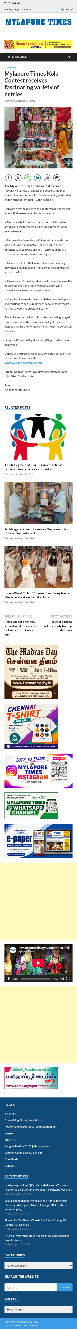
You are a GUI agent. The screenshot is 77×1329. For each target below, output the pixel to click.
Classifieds (11, 1159)
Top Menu (14, 3)
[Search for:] (38, 1287)
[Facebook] (71, 9)
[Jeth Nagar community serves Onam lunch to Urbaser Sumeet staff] (38, 525)
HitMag (34, 1325)
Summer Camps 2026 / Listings (23, 1152)
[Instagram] (62, 9)
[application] (38, 963)
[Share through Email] (47, 177)
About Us (10, 1113)
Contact (10, 1165)
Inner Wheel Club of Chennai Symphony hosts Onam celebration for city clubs (36, 595)
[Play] (9, 978)
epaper (9, 1133)
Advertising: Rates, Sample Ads (24, 1120)
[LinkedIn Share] (37, 177)
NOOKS (10, 1139)
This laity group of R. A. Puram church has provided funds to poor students (33, 467)
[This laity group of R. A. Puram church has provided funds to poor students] (38, 461)
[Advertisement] (38, 901)
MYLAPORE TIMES (29, 1322)
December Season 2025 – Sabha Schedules (31, 1126)
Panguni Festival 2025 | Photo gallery (27, 1146)
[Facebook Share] (8, 177)
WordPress (21, 1325)
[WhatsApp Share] (27, 177)
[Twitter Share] (18, 177)
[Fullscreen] (68, 978)
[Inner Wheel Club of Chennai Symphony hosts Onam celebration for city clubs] (38, 589)
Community (10, 67)
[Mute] (62, 978)
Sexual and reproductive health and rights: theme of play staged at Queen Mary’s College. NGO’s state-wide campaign (36, 1205)
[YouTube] (67, 9)
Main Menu (19, 57)
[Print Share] (56, 177)
